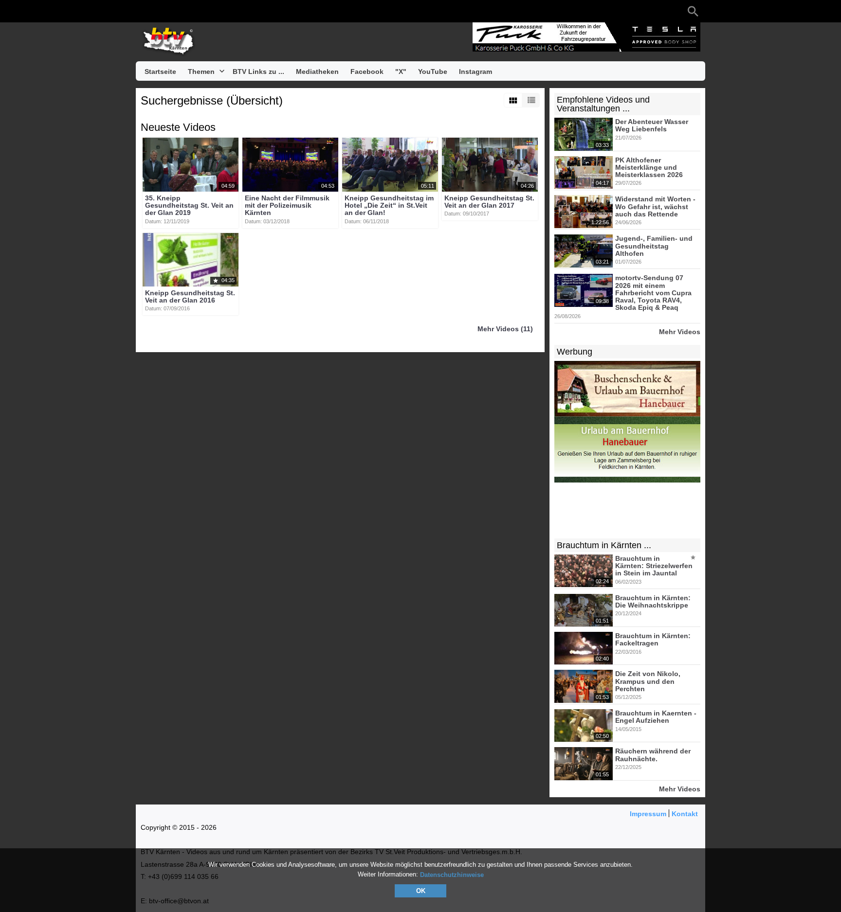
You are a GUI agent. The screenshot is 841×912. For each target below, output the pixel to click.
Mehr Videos (679, 331)
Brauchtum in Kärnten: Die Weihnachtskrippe (653, 601)
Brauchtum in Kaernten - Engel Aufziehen (655, 716)
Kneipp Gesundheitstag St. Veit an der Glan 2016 (190, 296)
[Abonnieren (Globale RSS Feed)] (204, 11)
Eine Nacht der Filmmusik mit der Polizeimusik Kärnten (287, 205)
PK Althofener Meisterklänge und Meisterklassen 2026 (649, 167)
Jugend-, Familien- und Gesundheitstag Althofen (654, 246)
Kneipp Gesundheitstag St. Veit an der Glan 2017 (489, 201)
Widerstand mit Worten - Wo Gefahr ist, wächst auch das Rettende (655, 207)
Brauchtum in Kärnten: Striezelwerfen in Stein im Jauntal (654, 565)
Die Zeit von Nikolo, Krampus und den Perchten (647, 681)
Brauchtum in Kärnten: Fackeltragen (653, 639)
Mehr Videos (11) (505, 329)
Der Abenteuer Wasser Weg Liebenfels (651, 125)
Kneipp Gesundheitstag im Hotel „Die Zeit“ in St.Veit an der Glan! (389, 205)
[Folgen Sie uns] (145, 11)
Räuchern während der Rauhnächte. (653, 755)
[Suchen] (693, 11)
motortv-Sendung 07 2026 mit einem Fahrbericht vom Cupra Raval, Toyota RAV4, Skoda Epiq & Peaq (653, 293)
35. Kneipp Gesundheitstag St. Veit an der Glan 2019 (189, 205)
